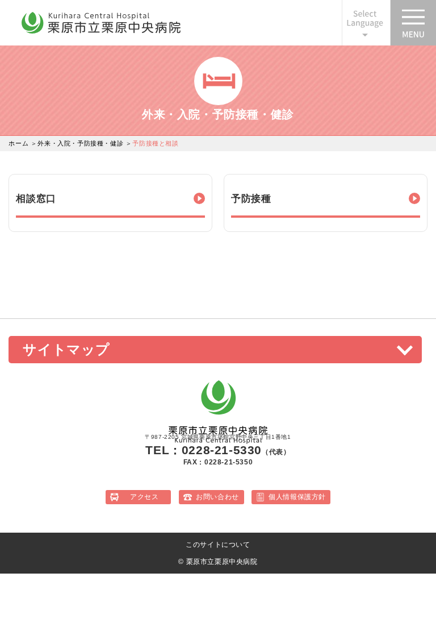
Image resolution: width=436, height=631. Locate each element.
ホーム (18, 143)
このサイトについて (218, 545)
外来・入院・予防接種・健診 (80, 143)
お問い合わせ (217, 497)
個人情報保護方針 (297, 497)
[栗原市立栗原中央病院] (101, 31)
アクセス (144, 497)
